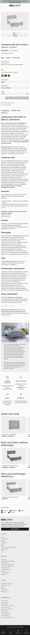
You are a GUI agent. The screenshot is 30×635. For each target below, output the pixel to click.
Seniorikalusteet (5, 549)
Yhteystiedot (4, 600)
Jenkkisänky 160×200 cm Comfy (10, 497)
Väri (2, 70)
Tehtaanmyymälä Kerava (7, 564)
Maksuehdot (4, 610)
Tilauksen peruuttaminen (7, 605)
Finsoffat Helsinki (5, 568)
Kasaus (3, 586)
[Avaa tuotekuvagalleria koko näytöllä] (26, 14)
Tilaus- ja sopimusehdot (7, 609)
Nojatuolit (3, 544)
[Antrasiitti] (5, 75)
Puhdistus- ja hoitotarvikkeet (8, 547)
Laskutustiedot (5, 612)
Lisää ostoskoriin (17, 98)
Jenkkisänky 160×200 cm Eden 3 (10, 466)
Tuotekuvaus (16, 57)
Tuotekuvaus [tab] (5, 110)
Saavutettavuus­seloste (7, 617)
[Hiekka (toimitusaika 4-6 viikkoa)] (2, 75)
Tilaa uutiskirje (15, 529)
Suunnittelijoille (5, 573)
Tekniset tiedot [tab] (16, 110)
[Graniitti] (9, 75)
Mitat (3, 57)
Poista (27, 94)
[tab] (3, 58)
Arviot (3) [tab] (4, 113)
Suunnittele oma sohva (7, 583)
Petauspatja (4, 85)
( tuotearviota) (14, 50)
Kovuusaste (4, 80)
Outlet (2, 550)
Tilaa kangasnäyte (5, 585)
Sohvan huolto (5, 590)
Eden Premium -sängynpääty (9, 434)
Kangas (8, 57)
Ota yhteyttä (4, 602)
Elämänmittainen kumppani (8, 561)
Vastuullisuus (4, 562)
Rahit (2, 545)
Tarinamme (4, 559)
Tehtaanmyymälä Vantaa (7, 566)
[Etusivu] (7, 519)
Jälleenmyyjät (4, 604)
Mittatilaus (4, 591)
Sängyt (3, 540)
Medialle (3, 574)
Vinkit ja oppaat (5, 607)
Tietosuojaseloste (5, 614)
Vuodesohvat (4, 539)
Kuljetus (3, 588)
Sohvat (3, 537)
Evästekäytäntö (5, 615)
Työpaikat (3, 571)
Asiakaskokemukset (6, 569)
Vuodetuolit (4, 542)
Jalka (2, 91)
